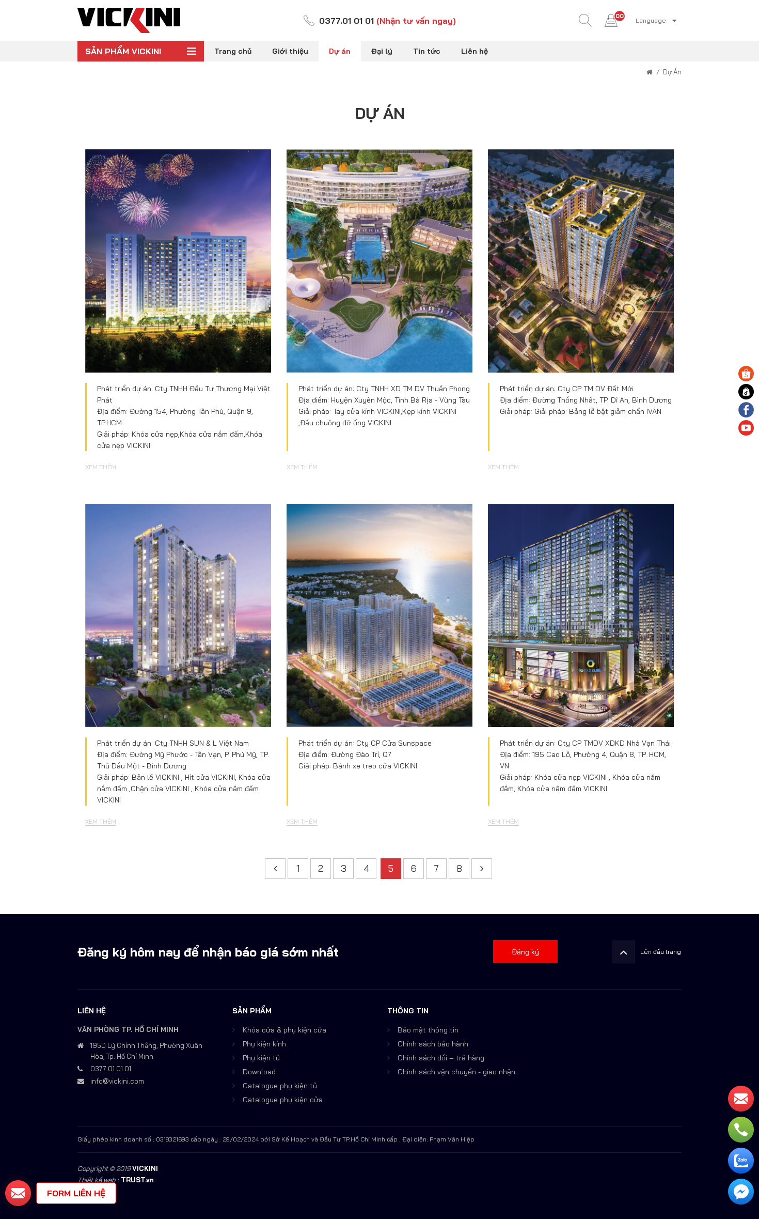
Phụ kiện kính (264, 1043)
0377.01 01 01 (346, 21)
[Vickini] (128, 19)
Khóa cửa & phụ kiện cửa (284, 1030)
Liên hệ (474, 51)
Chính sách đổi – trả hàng (441, 1057)
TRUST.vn (137, 1180)
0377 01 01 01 (110, 1068)
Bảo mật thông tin (428, 1030)
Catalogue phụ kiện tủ (280, 1085)
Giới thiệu (290, 51)
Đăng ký (525, 951)
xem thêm (118, 260)
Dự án (340, 51)
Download (259, 1071)
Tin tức (426, 51)
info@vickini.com (117, 1081)
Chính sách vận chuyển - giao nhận (456, 1071)
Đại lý (381, 51)
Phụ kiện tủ (261, 1057)
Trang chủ (232, 51)
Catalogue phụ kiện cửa (283, 1099)
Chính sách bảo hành (433, 1043)
